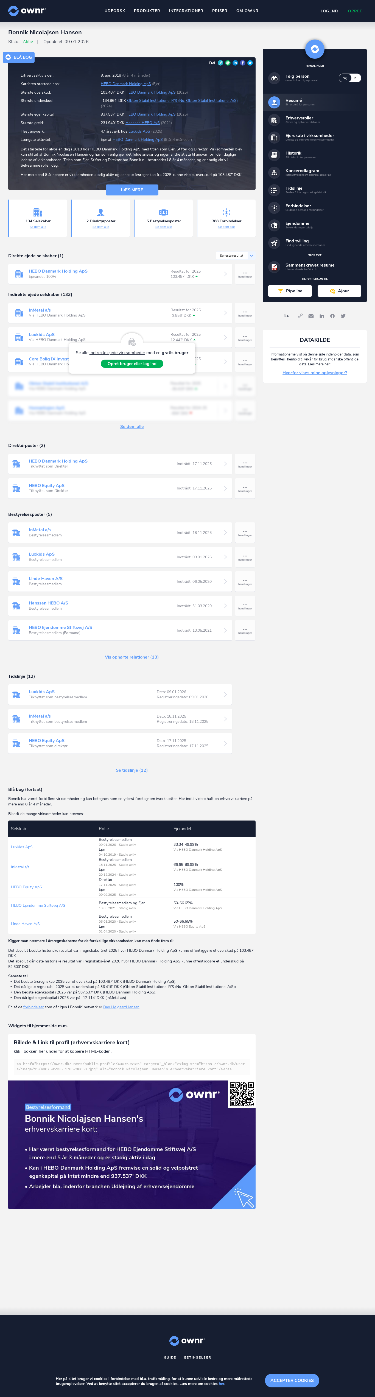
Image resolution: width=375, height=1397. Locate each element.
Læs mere (132, 190)
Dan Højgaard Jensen (121, 1007)
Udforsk (115, 10)
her (221, 1383)
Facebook (242, 63)
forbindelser (33, 1007)
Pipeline (294, 291)
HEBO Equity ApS (47, 486)
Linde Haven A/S (46, 579)
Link (220, 63)
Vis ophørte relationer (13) (132, 657)
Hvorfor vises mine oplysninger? (314, 373)
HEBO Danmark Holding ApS (126, 83)
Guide (170, 1357)
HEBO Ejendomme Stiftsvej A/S (60, 628)
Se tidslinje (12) (132, 770)
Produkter (147, 10)
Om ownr (247, 10)
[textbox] (132, 1067)
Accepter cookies (292, 1381)
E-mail (228, 63)
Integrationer (186, 10)
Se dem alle (38, 227)
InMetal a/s (40, 310)
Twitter (250, 63)
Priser (220, 10)
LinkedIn (235, 63)
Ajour (343, 291)
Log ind (329, 11)
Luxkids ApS (139, 131)
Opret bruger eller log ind (132, 363)
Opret (355, 11)
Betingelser (197, 1357)
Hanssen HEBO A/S (142, 122)
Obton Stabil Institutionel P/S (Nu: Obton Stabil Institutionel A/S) (182, 100)
